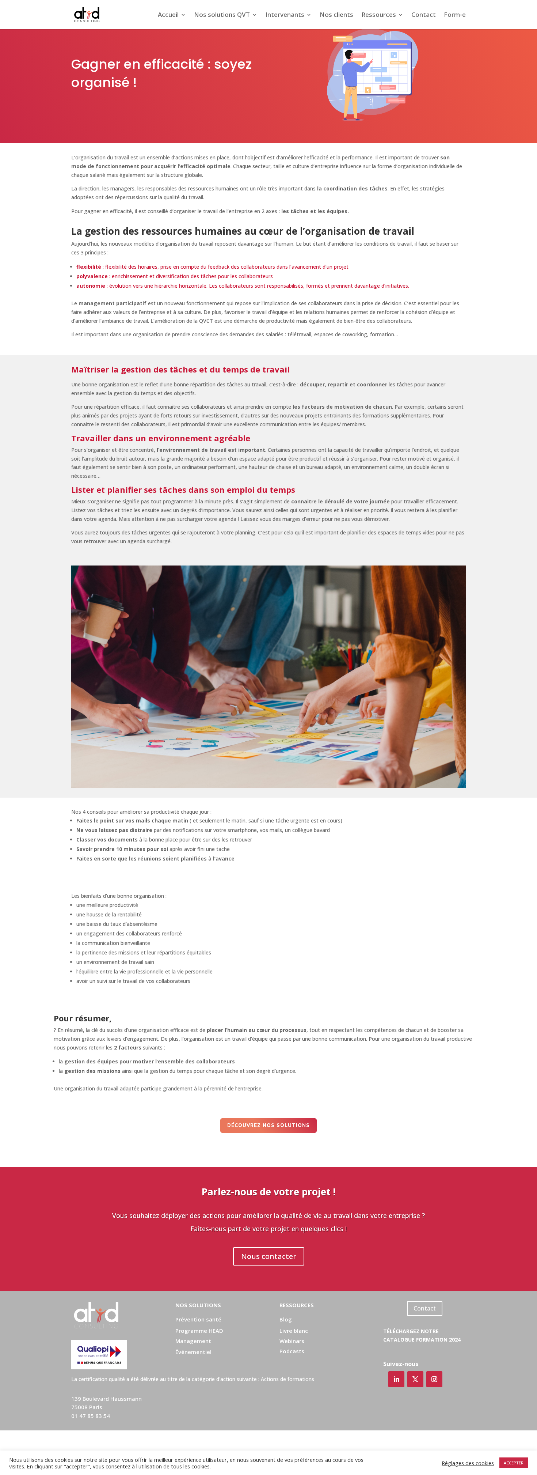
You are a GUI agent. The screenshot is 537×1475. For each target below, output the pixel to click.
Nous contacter (268, 1256)
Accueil (168, 15)
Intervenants (284, 15)
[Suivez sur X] (415, 1379)
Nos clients (336, 15)
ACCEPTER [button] (513, 1462)
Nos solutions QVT (222, 15)
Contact (423, 15)
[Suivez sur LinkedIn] (396, 1379)
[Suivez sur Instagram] (434, 1379)
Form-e (455, 15)
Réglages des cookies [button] (468, 1463)
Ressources (378, 15)
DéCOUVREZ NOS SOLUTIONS (268, 1125)
